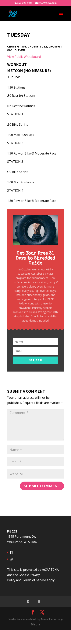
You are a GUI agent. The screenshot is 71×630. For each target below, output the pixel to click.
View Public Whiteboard (24, 57)
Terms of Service (34, 580)
